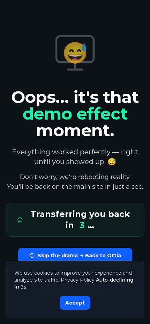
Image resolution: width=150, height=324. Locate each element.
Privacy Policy (78, 280)
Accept (75, 303)
